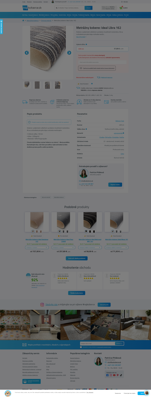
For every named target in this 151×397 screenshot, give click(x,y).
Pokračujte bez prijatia (129, 393)
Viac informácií (89, 392)
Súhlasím (143, 393)
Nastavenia (118, 393)
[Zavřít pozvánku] (147, 372)
